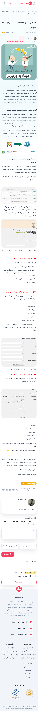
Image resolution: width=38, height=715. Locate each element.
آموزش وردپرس (28, 648)
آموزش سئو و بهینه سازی (28, 654)
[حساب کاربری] (4, 3)
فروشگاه (28, 677)
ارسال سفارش (27, 673)
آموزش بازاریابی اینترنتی (27, 658)
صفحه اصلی (34, 11)
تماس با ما (28, 670)
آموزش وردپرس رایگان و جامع (18, 11)
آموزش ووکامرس (27, 651)
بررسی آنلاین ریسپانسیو (10, 654)
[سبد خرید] (10, 3)
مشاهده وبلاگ (19, 582)
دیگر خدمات (10, 644)
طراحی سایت (10, 648)
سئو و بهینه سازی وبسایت (10, 651)
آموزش (27, 11)
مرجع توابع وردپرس (10, 658)
